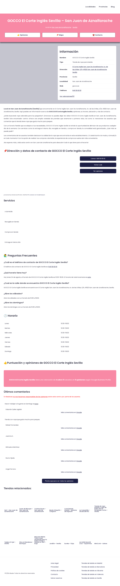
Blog (113, 7)
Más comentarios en (71, 412)
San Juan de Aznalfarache (61, 27)
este (89, 277)
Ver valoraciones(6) (67, 96)
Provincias (103, 7)
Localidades (90, 7)
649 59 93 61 (52, 267)
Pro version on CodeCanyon (36, 195)
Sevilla (75, 27)
